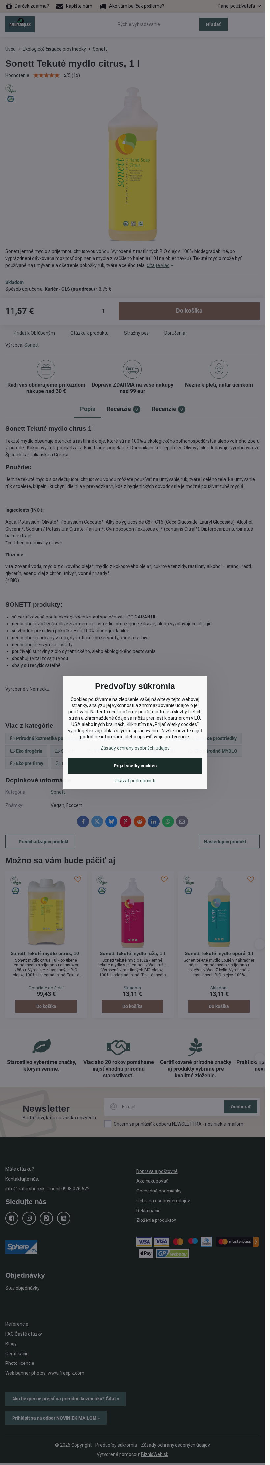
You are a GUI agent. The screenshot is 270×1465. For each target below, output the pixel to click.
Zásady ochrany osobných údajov (135, 748)
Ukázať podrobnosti (135, 780)
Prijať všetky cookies (135, 765)
